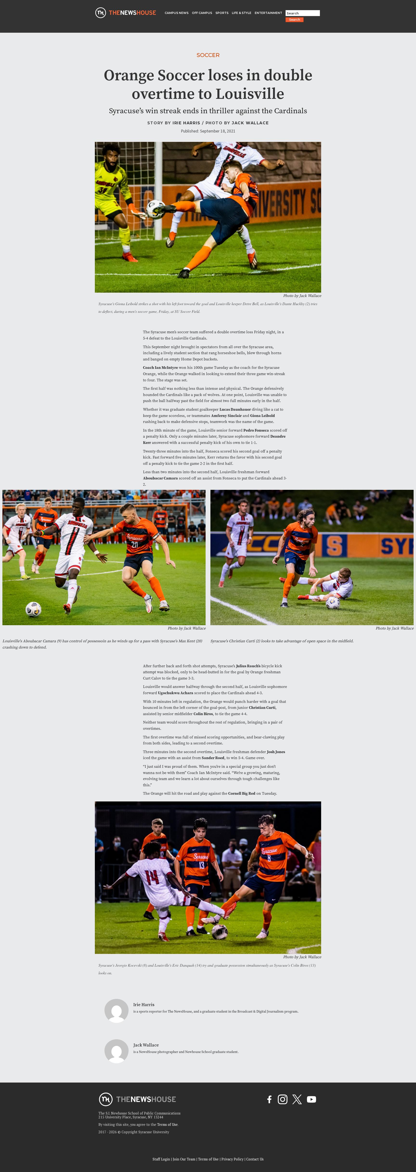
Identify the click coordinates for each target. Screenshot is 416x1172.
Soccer (208, 55)
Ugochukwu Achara (175, 692)
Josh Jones (276, 751)
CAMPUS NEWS (176, 13)
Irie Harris (187, 123)
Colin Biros (203, 713)
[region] (63, 1137)
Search (294, 19)
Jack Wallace (250, 123)
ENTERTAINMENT (268, 13)
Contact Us (255, 1159)
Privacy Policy (232, 1159)
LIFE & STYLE (241, 13)
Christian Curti (262, 707)
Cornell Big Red (241, 793)
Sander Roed (213, 757)
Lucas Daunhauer (235, 409)
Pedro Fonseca (256, 430)
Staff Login (161, 1159)
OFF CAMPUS (202, 13)
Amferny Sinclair (226, 415)
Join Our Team (184, 1159)
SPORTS (221, 13)
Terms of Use (167, 1124)
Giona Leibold (262, 415)
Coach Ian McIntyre (160, 367)
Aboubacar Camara (160, 478)
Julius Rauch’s (248, 665)
